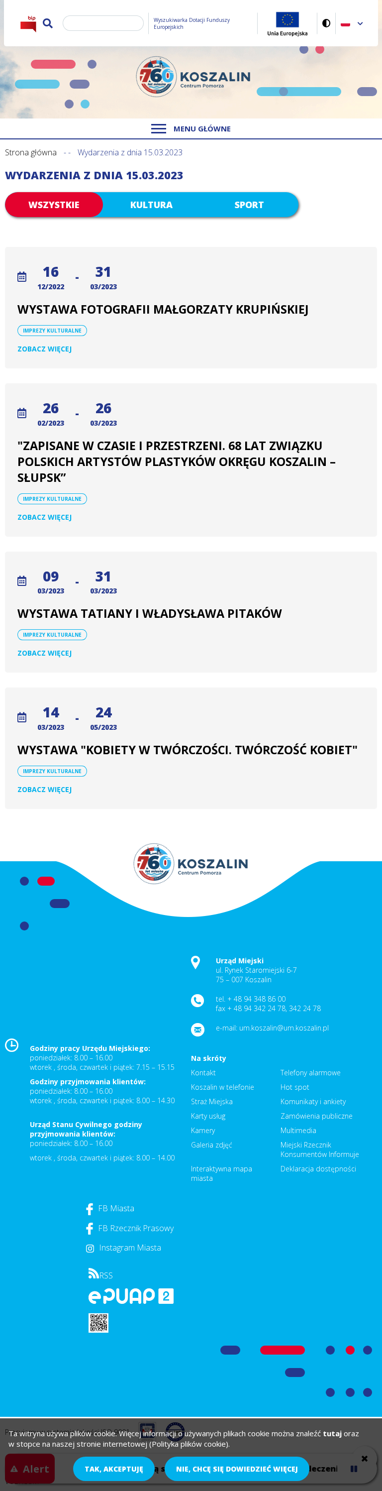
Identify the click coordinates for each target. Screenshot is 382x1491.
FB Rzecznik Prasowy (136, 1228)
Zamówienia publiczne (317, 1116)
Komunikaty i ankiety (313, 1101)
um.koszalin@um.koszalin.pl (284, 1027)
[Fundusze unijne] (287, 23)
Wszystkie (53, 205)
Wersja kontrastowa (326, 23)
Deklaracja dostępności (318, 1168)
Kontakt (203, 1072)
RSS (106, 1275)
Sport (249, 205)
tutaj (332, 1433)
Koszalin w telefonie (222, 1087)
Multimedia (298, 1130)
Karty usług (208, 1116)
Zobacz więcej (44, 348)
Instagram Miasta (130, 1247)
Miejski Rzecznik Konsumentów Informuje (320, 1149)
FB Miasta (116, 1208)
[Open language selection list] (360, 23)
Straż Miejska (212, 1101)
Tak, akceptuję (114, 1469)
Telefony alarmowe (311, 1072)
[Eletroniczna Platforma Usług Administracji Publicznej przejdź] (131, 1301)
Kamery (203, 1130)
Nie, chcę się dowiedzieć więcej (237, 1469)
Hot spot (295, 1087)
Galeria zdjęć (211, 1144)
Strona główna (31, 152)
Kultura (151, 205)
